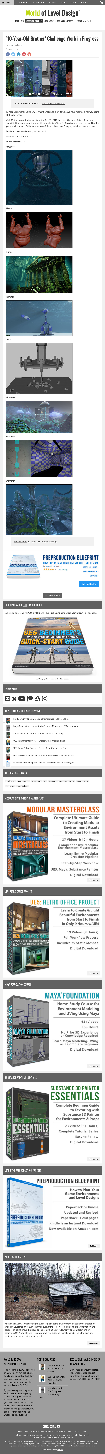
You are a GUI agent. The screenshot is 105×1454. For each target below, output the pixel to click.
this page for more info (47, 679)
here (84, 126)
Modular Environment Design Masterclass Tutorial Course (41, 718)
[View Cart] (101, 2)
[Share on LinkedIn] (18, 54)
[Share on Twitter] (13, 54)
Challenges (18, 45)
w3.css (60, 1450)
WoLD (9, 2)
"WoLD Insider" (85, 1379)
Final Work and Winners (53, 103)
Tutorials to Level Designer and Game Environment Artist (48, 20)
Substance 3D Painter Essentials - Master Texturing (38, 733)
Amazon (27, 1396)
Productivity (10, 786)
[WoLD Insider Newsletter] (7, 698)
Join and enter (20, 541)
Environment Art (23, 781)
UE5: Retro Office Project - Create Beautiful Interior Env (39, 748)
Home (20, 1431)
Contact (85, 2)
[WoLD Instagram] (44, 698)
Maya (34, 781)
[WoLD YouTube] (21, 698)
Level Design (10, 781)
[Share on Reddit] (29, 54)
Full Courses (37, 2)
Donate (69, 1431)
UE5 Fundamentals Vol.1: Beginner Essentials (56, 1379)
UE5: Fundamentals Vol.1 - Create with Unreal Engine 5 (39, 740)
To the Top (54, 595)
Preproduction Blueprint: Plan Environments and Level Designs (43, 762)
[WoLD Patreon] (30, 698)
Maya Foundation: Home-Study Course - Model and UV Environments (46, 726)
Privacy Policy (60, 1431)
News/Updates (22, 786)
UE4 (45, 781)
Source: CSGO (69, 781)
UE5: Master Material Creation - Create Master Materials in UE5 (43, 755)
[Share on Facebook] (8, 54)
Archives (53, 2)
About (74, 2)
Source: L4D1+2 (82, 781)
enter (29, 131)
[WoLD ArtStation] (37, 698)
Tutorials (21, 2)
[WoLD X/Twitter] (14, 698)
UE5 (39, 781)
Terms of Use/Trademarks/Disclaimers (38, 1431)
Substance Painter (55, 781)
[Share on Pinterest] (24, 54)
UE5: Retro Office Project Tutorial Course (56, 1368)
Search (64, 2)
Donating (21, 1393)
